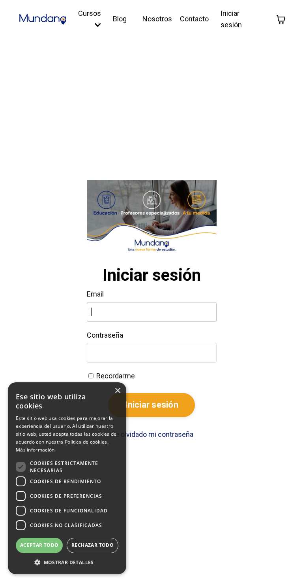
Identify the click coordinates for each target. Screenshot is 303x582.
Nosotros (157, 19)
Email (95, 294)
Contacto (194, 19)
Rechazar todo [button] (92, 545)
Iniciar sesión (151, 405)
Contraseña (105, 335)
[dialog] (67, 478)
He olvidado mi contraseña (151, 434)
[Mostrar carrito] (281, 19)
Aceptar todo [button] (39, 545)
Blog (120, 19)
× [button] (117, 391)
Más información (35, 449)
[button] (67, 562)
